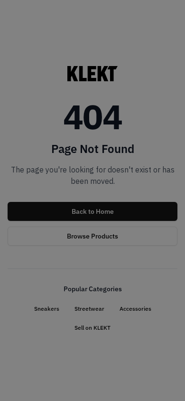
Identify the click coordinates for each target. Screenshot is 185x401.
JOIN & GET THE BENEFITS (48, 248)
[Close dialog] (171, 153)
